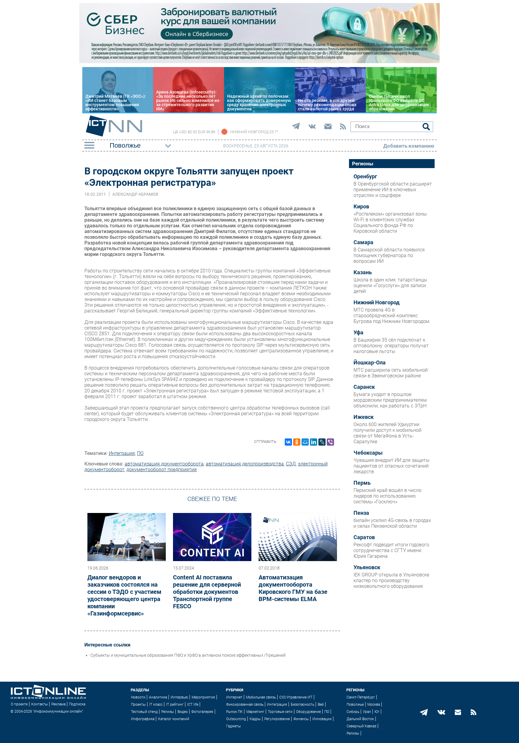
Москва (373, 704)
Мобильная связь (261, 697)
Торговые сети (280, 712)
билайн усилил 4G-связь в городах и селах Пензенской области (392, 523)
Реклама (58, 704)
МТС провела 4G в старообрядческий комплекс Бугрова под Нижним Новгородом (391, 315)
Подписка (77, 704)
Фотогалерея (202, 712)
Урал (367, 712)
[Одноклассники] (296, 442)
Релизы (167, 712)
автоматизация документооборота (164, 464)
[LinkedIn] (313, 442)
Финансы (301, 719)
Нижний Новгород (376, 302)
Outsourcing (236, 719)
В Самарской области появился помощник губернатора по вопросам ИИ (389, 255)
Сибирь (353, 712)
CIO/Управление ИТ (295, 697)
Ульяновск (367, 567)
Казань (363, 272)
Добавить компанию (408, 146)
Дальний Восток (360, 719)
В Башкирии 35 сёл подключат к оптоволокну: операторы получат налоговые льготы (391, 345)
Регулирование (277, 719)
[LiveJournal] (322, 442)
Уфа (358, 333)
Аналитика (158, 697)
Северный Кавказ (361, 726)
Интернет (234, 697)
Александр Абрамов (135, 194)
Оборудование (308, 712)
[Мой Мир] (305, 442)
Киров (361, 207)
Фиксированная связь (244, 704)
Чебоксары (368, 453)
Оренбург (365, 176)
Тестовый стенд (144, 712)
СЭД (291, 464)
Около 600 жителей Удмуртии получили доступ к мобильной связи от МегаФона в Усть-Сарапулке (387, 433)
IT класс (155, 704)
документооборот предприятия (161, 469)
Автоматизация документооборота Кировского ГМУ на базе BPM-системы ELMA (293, 588)
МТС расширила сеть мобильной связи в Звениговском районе (391, 373)
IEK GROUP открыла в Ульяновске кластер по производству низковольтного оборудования (391, 580)
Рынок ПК (234, 712)
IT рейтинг (175, 704)
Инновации (322, 719)
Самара (363, 242)
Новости (138, 697)
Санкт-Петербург (361, 697)
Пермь (362, 483)
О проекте (19, 704)
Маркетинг (255, 712)
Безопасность (302, 704)
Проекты (138, 704)
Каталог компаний (173, 719)
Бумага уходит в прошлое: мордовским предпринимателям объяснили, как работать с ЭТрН (390, 400)
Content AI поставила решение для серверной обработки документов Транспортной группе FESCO (207, 592)
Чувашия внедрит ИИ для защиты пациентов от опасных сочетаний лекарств (391, 465)
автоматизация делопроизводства (245, 464)
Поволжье (355, 704)
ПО (140, 453)
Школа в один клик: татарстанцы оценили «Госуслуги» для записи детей (390, 285)
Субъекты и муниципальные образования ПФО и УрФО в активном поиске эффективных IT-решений (188, 655)
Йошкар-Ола (370, 363)
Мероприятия (203, 697)
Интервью (179, 697)
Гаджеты (233, 726)
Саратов (364, 537)
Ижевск (364, 417)
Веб (321, 704)
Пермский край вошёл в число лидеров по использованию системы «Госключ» (387, 496)
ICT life (192, 704)
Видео (183, 712)
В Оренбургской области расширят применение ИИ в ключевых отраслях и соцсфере (393, 189)
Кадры (255, 719)
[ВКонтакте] (288, 442)
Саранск (364, 387)
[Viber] (330, 442)
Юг (377, 712)
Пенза (361, 513)
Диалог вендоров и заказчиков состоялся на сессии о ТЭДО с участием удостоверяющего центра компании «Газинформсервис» (124, 595)
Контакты (39, 704)
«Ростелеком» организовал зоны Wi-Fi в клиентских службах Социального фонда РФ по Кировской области (390, 222)
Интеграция (122, 453)
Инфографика (142, 719)
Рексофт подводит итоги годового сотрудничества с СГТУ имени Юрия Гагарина (391, 550)
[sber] (259, 61)
